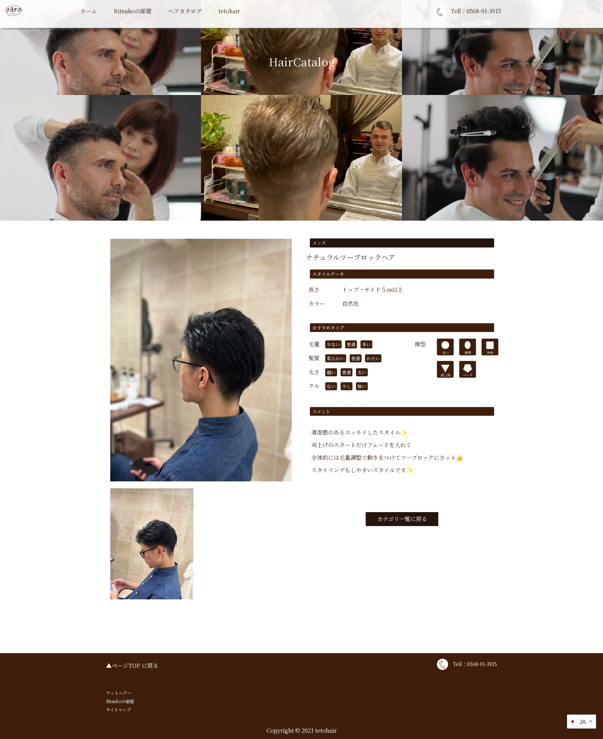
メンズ (176, 28)
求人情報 (229, 28)
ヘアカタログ (185, 11)
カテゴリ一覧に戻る (402, 519)
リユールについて (240, 28)
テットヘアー (118, 693)
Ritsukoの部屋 (132, 11)
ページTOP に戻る (135, 666)
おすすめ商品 (130, 28)
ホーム (88, 11)
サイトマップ (118, 709)
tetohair (229, 11)
